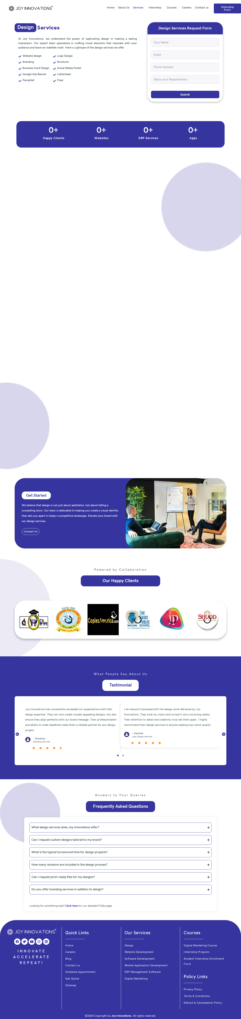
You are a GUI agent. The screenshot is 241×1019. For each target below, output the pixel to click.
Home (106, 7)
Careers (186, 7)
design (46, 519)
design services (36, 534)
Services (133, 7)
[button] (18, 633)
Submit (185, 108)
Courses (170, 7)
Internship (151, 7)
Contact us (202, 7)
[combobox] (155, 67)
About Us (119, 7)
